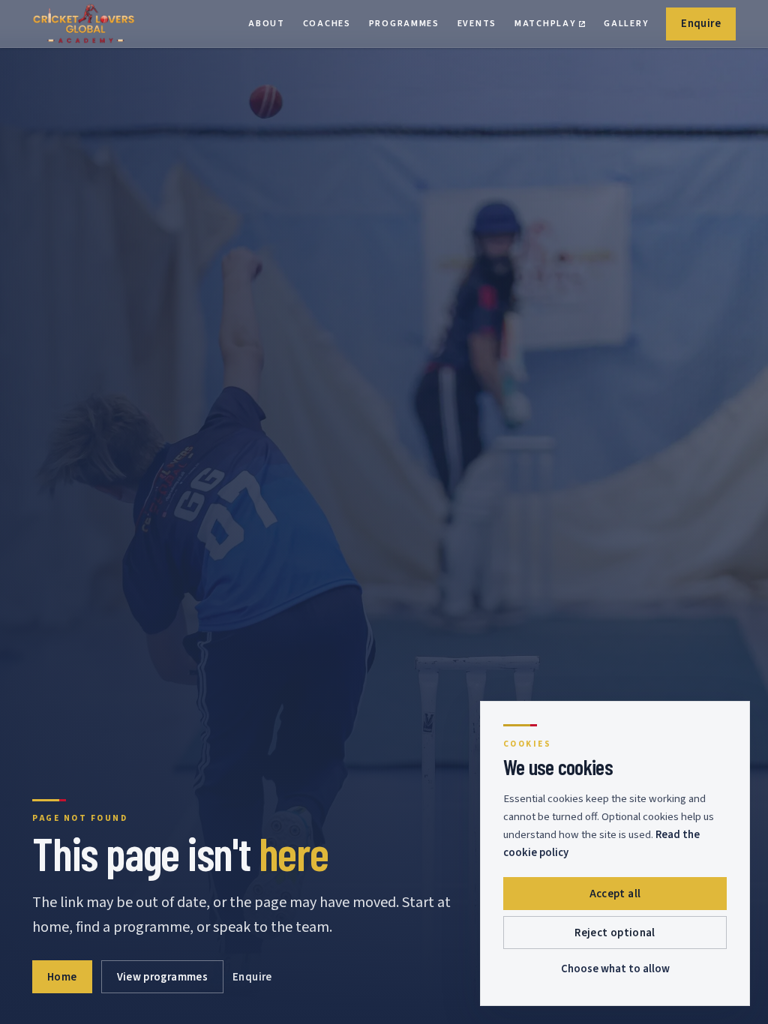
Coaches (327, 23)
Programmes (404, 23)
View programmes (162, 977)
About (266, 23)
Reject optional (615, 933)
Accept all (615, 894)
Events (477, 23)
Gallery (626, 23)
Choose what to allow (615, 969)
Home (61, 977)
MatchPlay (550, 27)
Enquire (701, 23)
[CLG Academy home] (83, 23)
